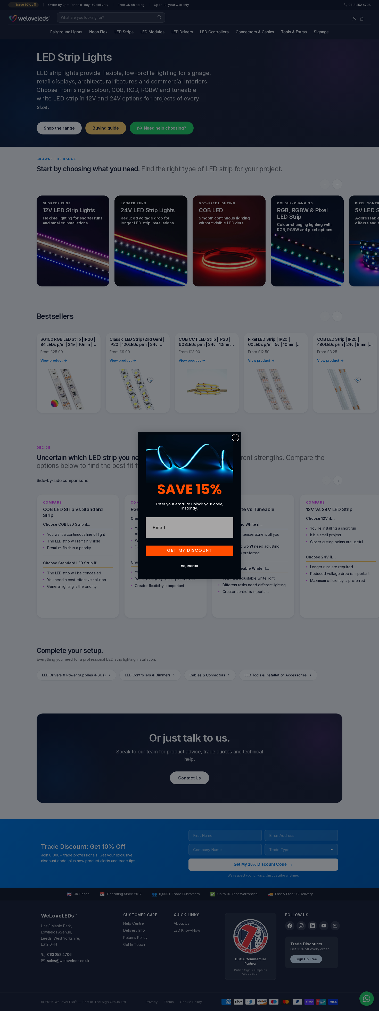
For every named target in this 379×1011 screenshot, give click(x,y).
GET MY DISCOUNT (189, 550)
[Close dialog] (235, 438)
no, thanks (189, 566)
